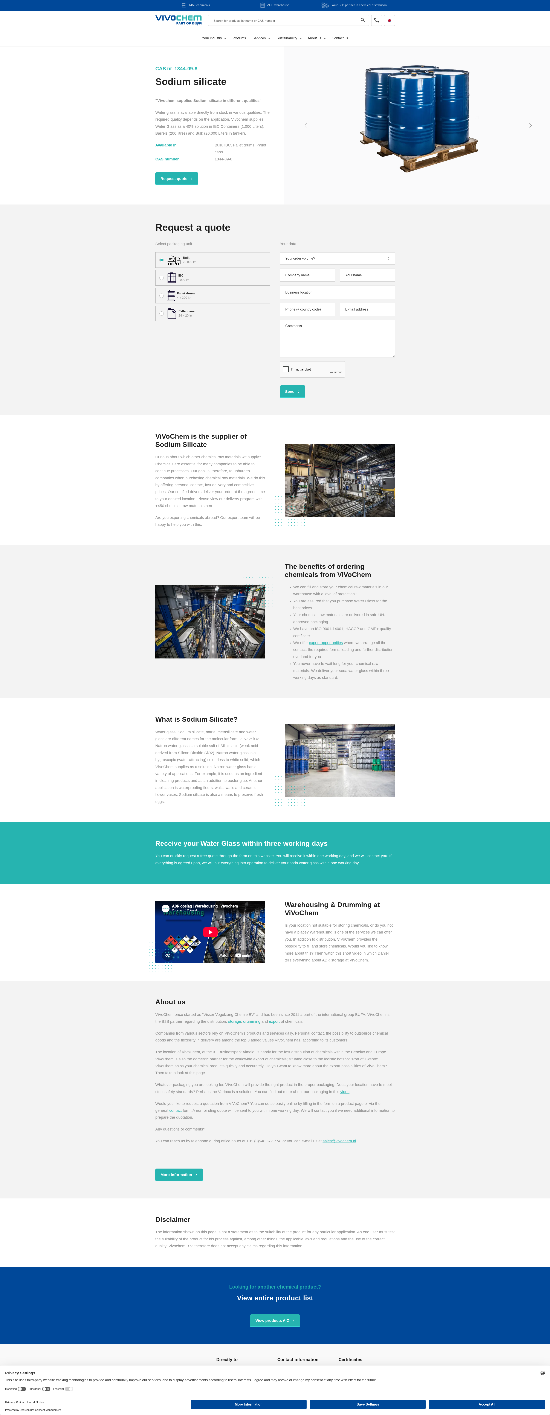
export (274, 1021)
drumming (251, 1021)
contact (175, 1110)
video (345, 1092)
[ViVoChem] (178, 20)
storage (234, 1021)
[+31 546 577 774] (376, 20)
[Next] (531, 125)
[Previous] (307, 125)
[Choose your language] (389, 20)
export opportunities (326, 643)
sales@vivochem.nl (339, 1141)
